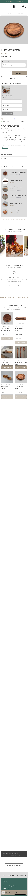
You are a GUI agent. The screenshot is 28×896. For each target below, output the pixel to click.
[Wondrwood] (14, 7)
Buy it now (14, 78)
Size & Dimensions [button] (6, 154)
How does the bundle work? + (14, 865)
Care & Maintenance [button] (7, 159)
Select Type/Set (6, 62)
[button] (25, 7)
